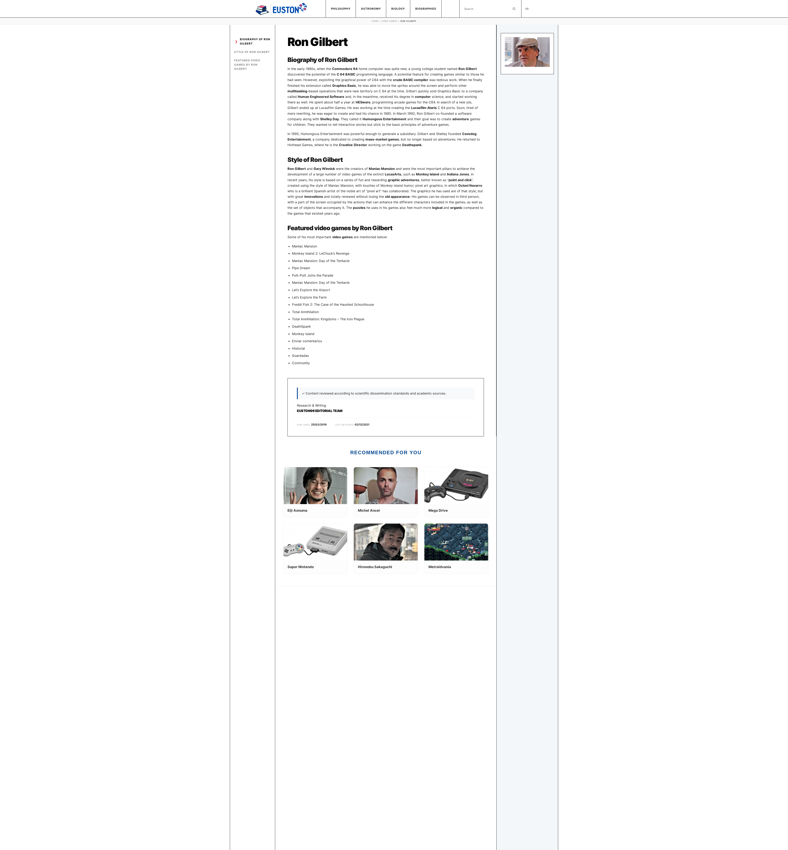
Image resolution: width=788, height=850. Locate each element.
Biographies (425, 8)
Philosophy (340, 8)
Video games (389, 21)
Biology (398, 8)
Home (375, 21)
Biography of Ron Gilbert (255, 41)
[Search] (514, 9)
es (527, 8)
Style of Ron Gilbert (252, 52)
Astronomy (371, 8)
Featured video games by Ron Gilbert (247, 65)
